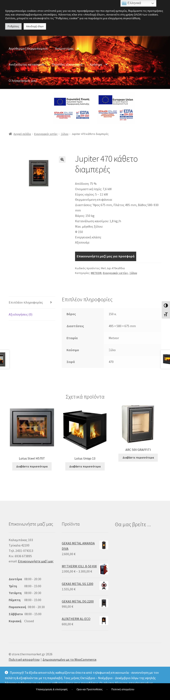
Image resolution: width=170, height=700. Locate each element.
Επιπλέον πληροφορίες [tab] (26, 302)
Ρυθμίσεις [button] (13, 26)
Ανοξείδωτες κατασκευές (27, 64)
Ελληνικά (134, 3)
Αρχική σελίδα (22, 134)
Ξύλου (64, 134)
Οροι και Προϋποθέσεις (89, 689)
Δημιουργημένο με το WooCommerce (69, 659)
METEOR (96, 273)
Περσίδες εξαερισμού (67, 64)
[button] (62, 159)
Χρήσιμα (96, 64)
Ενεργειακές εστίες (46, 134)
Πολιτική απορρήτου (24, 659)
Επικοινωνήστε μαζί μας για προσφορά (106, 256)
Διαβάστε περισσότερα (31, 466)
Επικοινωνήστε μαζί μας (35, 561)
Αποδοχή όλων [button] (35, 26)
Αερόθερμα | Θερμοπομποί (28, 48)
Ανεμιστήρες (64, 48)
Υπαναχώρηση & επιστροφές (52, 689)
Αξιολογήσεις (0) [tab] (20, 314)
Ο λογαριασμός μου (23, 80)
